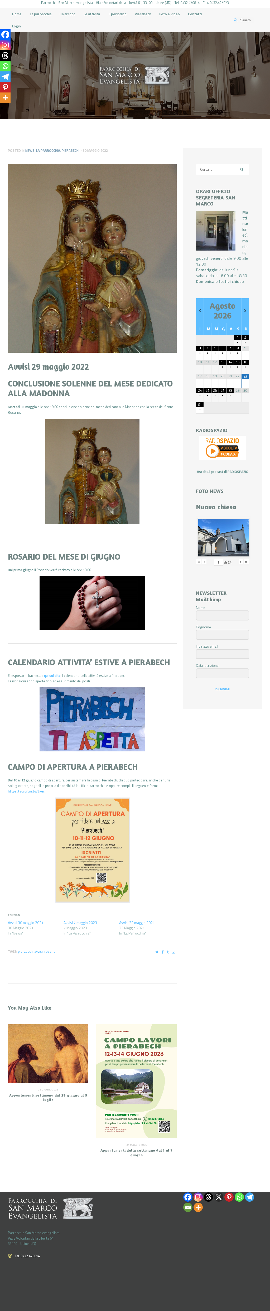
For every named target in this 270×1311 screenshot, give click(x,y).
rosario (50, 951)
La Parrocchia (48, 150)
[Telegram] (5, 76)
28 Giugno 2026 (48, 1090)
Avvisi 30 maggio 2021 (26, 922)
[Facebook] (5, 34)
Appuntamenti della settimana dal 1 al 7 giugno (136, 1152)
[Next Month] (245, 310)
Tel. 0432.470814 (27, 1256)
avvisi (38, 951)
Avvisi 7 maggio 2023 (80, 922)
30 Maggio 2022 (95, 150)
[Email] (187, 1207)
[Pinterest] (5, 87)
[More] (5, 97)
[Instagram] (5, 45)
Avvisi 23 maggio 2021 (137, 922)
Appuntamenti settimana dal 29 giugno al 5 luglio (48, 1097)
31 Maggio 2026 (136, 1145)
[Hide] (2, 108)
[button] (92, 471)
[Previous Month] (200, 310)
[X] (218, 1197)
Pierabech (70, 150)
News (30, 150)
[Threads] (5, 55)
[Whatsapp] (5, 66)
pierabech (25, 951)
